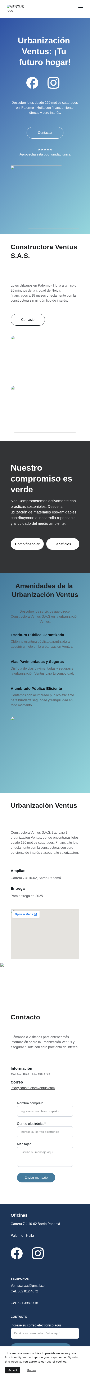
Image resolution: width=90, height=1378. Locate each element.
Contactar (45, 132)
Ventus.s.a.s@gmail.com (29, 1285)
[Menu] (80, 9)
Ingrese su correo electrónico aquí (36, 1325)
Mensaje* (24, 1144)
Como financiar (27, 544)
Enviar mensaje (36, 1177)
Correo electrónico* (31, 1123)
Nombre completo (30, 1103)
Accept (12, 1370)
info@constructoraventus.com (33, 1088)
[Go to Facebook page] (32, 83)
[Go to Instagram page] (53, 83)
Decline (31, 1370)
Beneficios (62, 544)
